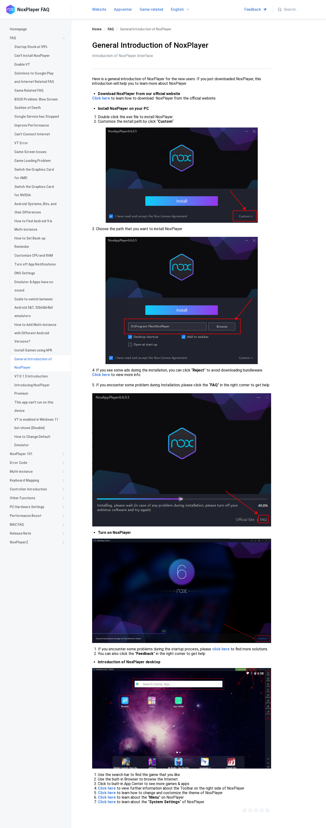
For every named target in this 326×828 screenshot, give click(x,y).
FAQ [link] (111, 29)
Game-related (151, 9)
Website (99, 9)
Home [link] (96, 29)
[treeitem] (38, 29)
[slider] (181, 810)
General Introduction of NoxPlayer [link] (145, 29)
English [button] (178, 9)
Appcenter (123, 9)
